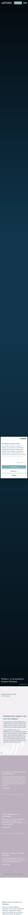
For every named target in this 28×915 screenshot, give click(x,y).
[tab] (19, 684)
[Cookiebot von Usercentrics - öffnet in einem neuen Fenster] (20, 439)
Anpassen (13, 471)
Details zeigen (19, 462)
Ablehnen (14, 475)
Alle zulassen (14, 466)
